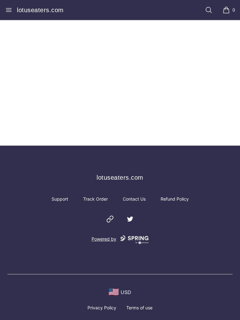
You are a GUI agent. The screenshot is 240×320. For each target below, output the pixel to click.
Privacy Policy (102, 307)
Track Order (95, 199)
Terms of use (139, 307)
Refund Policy (175, 199)
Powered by (104, 239)
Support (60, 199)
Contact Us (134, 199)
